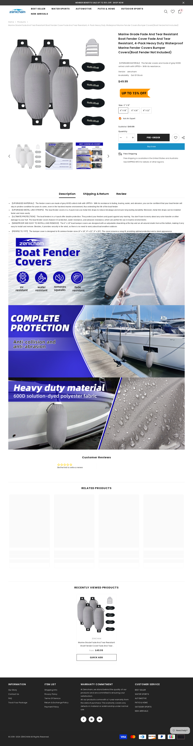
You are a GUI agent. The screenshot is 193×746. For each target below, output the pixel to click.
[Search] (166, 11)
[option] (96, 2)
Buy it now (151, 146)
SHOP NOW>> (115, 2)
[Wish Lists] (172, 11)
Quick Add (96, 657)
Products (21, 22)
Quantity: (123, 131)
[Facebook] (83, 719)
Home (11, 22)
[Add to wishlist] (175, 137)
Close (183, 3)
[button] (9, 156)
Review (121, 194)
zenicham (132, 71)
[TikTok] (91, 719)
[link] (29, 556)
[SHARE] (182, 137)
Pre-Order (153, 137)
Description (67, 194)
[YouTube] (99, 719)
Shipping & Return (96, 194)
